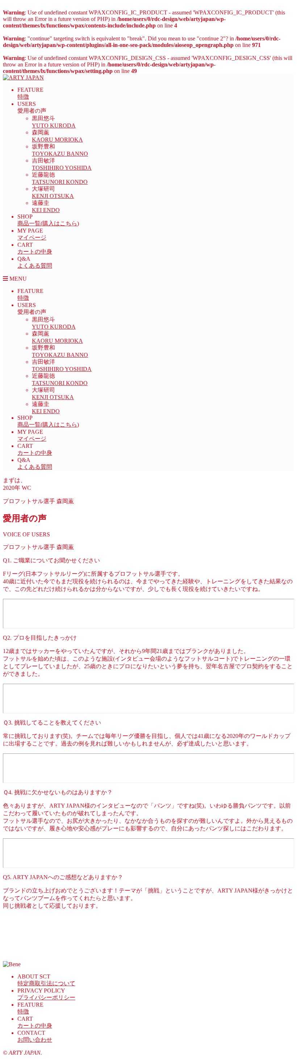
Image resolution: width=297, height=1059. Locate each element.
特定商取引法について (46, 983)
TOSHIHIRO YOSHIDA (62, 168)
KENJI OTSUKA (53, 196)
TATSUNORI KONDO (60, 182)
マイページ (31, 237)
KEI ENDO (46, 210)
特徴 (23, 97)
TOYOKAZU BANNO (60, 154)
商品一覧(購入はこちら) (48, 223)
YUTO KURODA (54, 125)
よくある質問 (34, 266)
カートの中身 (34, 251)
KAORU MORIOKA (57, 140)
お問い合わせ (34, 1040)
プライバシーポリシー (46, 997)
